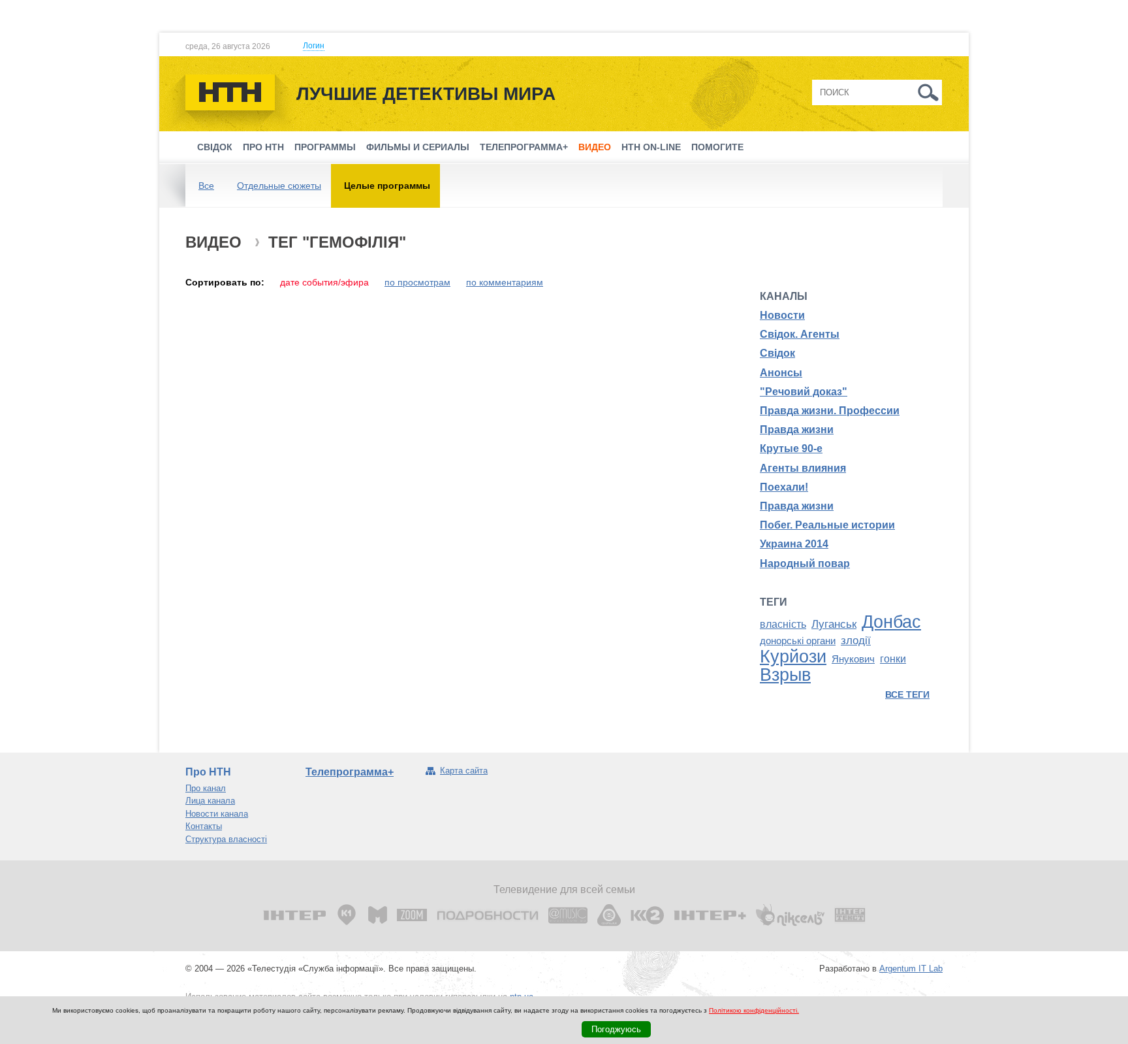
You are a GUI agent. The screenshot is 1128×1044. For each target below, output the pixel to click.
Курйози (793, 656)
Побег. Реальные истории (827, 524)
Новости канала (216, 814)
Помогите (717, 147)
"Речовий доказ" (803, 391)
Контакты (203, 826)
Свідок (214, 147)
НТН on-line (651, 147)
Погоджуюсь (616, 1029)
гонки (893, 658)
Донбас (891, 622)
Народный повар (805, 563)
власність (783, 624)
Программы (325, 147)
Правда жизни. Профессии (830, 410)
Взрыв (785, 675)
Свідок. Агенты (799, 334)
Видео (594, 147)
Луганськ (833, 623)
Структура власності (226, 839)
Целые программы (387, 185)
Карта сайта (464, 770)
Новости (782, 315)
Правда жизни (797, 429)
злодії (856, 640)
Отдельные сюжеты (279, 185)
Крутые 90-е (791, 448)
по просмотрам (417, 282)
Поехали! (784, 487)
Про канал (205, 788)
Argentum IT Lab (911, 968)
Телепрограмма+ (524, 147)
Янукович (853, 659)
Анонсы (781, 372)
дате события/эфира (324, 282)
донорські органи (798, 641)
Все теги (907, 694)
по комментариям (504, 282)
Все (206, 185)
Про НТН (263, 147)
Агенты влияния (803, 468)
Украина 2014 (794, 543)
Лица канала (210, 801)
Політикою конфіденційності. (754, 1010)
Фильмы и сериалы (417, 147)
